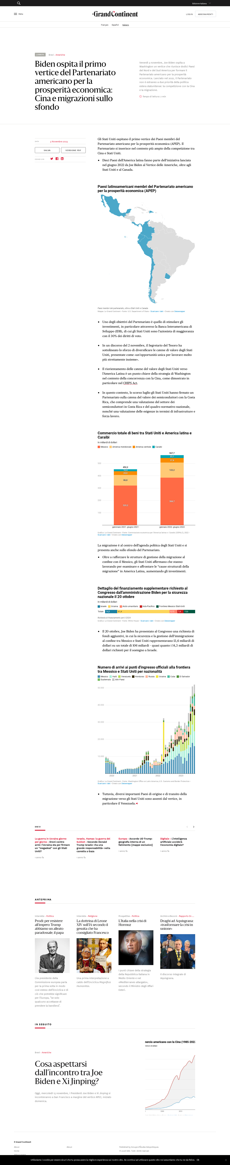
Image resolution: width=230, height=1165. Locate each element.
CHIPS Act (130, 383)
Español (115, 24)
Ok (198, 1159)
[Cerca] (34, 3)
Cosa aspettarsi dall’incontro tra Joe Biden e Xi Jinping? (69, 1073)
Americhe (60, 54)
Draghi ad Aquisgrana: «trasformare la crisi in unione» (176, 925)
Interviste (39, 916)
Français (105, 24)
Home (16, 1150)
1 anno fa (39, 857)
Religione (92, 916)
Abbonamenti (205, 14)
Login (189, 14)
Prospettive (124, 916)
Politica (50, 916)
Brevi (51, 54)
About (16, 1146)
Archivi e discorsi (168, 916)
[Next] (193, 826)
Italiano (125, 24)
